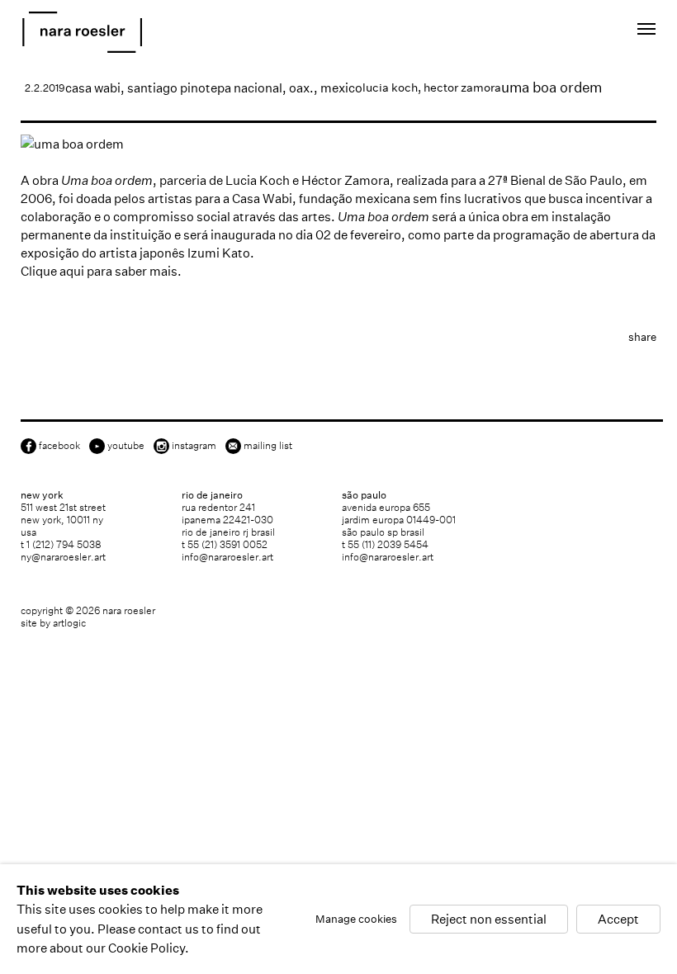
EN (565, 32)
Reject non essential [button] (489, 919)
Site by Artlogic (53, 623)
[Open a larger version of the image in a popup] (338, 144)
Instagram (194, 445)
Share (642, 337)
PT (587, 32)
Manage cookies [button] (356, 919)
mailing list (268, 445)
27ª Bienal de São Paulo (555, 180)
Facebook (59, 445)
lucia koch (390, 87)
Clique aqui (52, 271)
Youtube (125, 445)
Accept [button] (618, 919)
